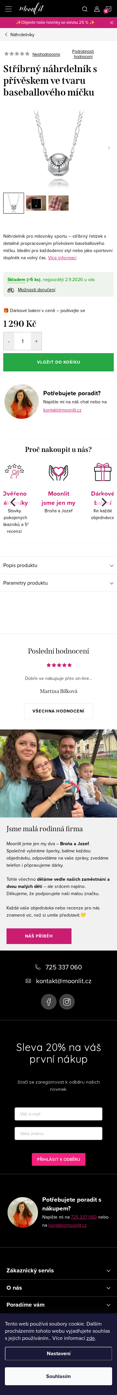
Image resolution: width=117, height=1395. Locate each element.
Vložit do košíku (58, 362)
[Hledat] (85, 8)
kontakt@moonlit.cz (62, 410)
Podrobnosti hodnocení (83, 54)
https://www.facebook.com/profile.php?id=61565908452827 (49, 1002)
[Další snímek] (109, 148)
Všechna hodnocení (58, 711)
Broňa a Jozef (58, 501)
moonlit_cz (67, 1002)
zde (90, 1338)
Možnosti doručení (36, 289)
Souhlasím (58, 1376)
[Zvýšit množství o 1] (36, 341)
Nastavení (59, 1353)
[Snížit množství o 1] (9, 341)
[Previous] (13, 502)
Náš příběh (39, 936)
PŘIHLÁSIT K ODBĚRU (58, 1159)
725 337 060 (84, 1217)
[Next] (103, 502)
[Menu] (8, 8)
